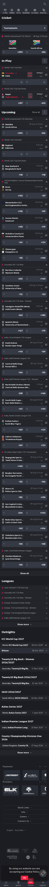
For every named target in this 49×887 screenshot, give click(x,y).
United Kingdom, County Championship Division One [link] (23, 182)
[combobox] (14, 830)
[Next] (46, 43)
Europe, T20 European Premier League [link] (20, 613)
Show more (23, 624)
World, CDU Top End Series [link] (15, 89)
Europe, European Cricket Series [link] (17, 603)
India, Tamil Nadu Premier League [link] (18, 551)
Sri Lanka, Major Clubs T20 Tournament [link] (20, 452)
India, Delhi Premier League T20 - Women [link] (21, 379)
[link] (5, 11)
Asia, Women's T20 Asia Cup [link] (16, 588)
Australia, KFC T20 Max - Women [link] (17, 301)
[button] (24, 67)
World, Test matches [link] (13, 68)
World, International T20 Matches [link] (18, 119)
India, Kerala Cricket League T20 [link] (17, 416)
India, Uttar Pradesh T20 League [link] (17, 337)
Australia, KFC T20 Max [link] (13, 265)
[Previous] (2, 43)
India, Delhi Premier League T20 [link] (17, 358)
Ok (24, 877)
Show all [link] (36, 112)
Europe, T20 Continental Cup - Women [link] (20, 608)
